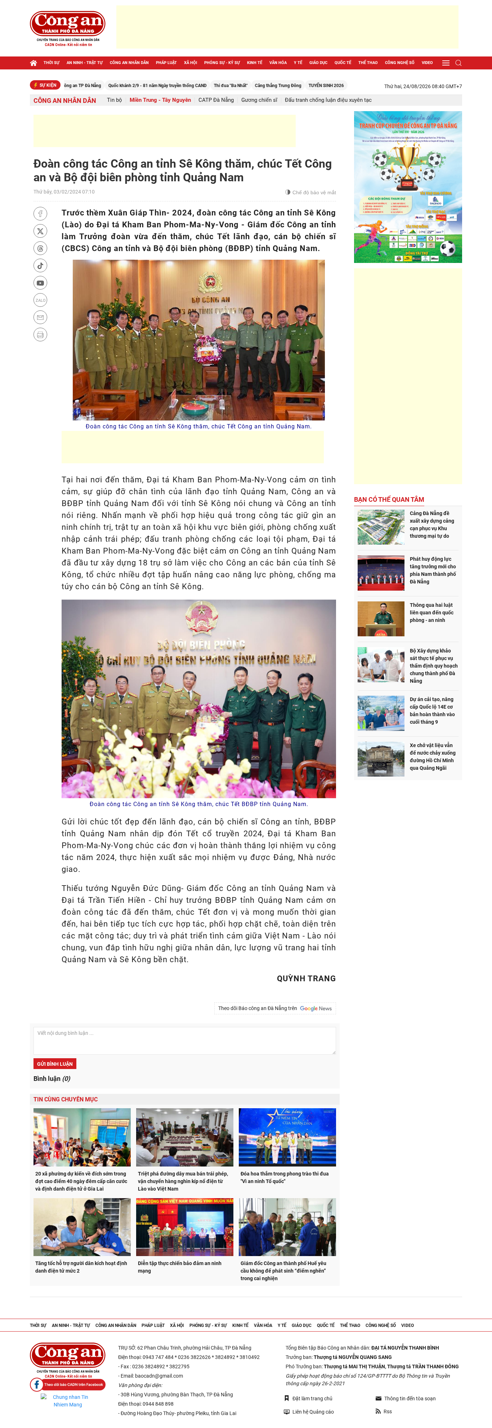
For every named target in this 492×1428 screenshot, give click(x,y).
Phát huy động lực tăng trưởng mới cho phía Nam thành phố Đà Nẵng (433, 570)
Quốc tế (343, 62)
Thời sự (51, 62)
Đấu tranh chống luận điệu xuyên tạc (328, 100)
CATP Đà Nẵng (216, 100)
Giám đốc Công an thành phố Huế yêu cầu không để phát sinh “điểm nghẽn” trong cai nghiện (283, 1270)
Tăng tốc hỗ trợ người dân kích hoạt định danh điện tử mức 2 (81, 1267)
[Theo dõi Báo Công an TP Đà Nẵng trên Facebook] (68, 1385)
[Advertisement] (287, 27)
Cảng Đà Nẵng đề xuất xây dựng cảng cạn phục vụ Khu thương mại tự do (432, 524)
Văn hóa (278, 62)
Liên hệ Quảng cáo (313, 1412)
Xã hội (190, 62)
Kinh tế (254, 62)
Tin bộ (114, 100)
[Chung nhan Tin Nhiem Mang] (68, 1401)
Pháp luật (166, 62)
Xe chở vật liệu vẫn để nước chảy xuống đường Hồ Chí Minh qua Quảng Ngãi (433, 756)
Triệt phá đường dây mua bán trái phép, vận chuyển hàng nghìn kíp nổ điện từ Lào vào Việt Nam (183, 1181)
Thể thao (368, 62)
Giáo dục (318, 62)
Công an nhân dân (129, 62)
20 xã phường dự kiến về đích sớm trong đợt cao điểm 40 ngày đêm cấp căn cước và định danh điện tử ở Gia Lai (81, 1181)
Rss (388, 1411)
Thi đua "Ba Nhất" (190, 85)
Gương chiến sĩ (259, 100)
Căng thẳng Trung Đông (238, 85)
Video (427, 62)
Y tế (298, 62)
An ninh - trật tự (85, 62)
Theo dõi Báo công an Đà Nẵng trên (258, 1008)
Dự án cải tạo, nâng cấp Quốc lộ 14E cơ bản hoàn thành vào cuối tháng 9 (432, 710)
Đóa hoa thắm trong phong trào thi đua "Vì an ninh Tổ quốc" (285, 1177)
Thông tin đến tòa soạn (410, 1398)
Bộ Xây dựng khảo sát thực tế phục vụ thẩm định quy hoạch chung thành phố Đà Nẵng (434, 666)
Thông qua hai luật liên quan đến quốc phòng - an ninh (431, 612)
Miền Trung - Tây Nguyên (160, 100)
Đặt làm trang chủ (312, 1398)
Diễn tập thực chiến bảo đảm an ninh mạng (180, 1267)
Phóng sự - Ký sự (222, 62)
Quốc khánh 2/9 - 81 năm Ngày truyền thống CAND (117, 85)
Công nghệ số (400, 62)
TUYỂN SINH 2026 (286, 85)
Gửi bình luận (55, 1064)
